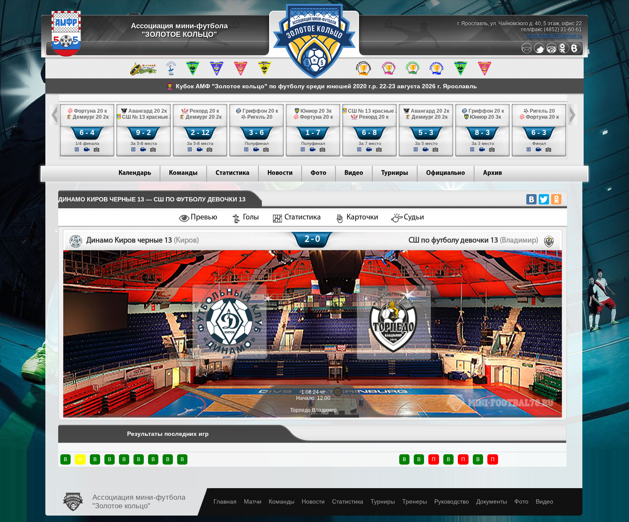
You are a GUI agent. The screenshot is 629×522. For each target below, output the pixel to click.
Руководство (451, 501)
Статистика (232, 173)
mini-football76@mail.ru (554, 36)
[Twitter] (539, 52)
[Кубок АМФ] (363, 74)
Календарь (135, 173)
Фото (318, 173)
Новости (280, 173)
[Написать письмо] (526, 52)
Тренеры (414, 501)
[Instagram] (551, 52)
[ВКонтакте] (531, 199)
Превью (204, 218)
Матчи (252, 501)
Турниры (394, 173)
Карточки (362, 218)
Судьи (414, 218)
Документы (491, 501)
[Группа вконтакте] (576, 52)
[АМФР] (66, 55)
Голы (251, 218)
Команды (183, 173)
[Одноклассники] (564, 52)
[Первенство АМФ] (171, 74)
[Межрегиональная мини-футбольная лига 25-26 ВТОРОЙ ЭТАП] (143, 74)
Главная (225, 501)
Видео (353, 173)
